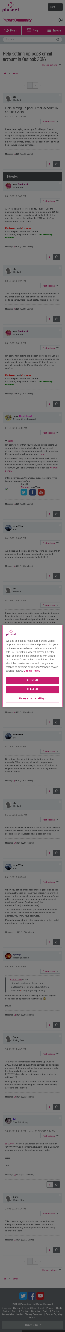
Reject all (32, 689)
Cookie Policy (32, 670)
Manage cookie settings (32, 698)
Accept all (32, 680)
